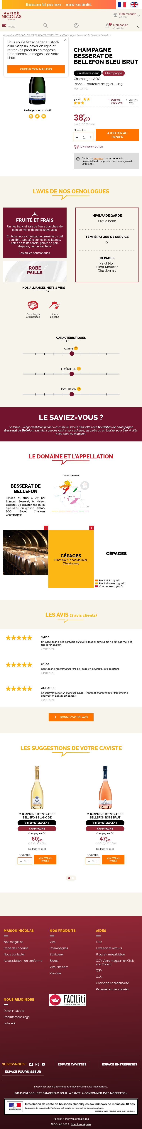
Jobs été (9, 1023)
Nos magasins (13, 942)
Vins (52, 942)
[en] (135, 5)
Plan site (55, 973)
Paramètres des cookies (112, 989)
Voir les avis (133, 101)
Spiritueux (56, 954)
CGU (99, 977)
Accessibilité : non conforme (23, 960)
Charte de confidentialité (112, 983)
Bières (54, 960)
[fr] (123, 5)
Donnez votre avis (117, 101)
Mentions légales (81, 1124)
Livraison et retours (109, 948)
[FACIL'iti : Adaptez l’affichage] (67, 1011)
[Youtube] (43, 1064)
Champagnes (59, 948)
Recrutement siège (17, 1017)
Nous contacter (14, 954)
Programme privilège (110, 954)
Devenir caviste (14, 1010)
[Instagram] (37, 1064)
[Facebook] (31, 1064)
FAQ (99, 942)
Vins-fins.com (59, 967)
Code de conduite (16, 948)
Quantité (79, 130)
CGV (99, 970)
